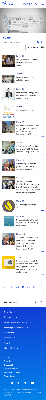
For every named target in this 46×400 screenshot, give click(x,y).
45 (24, 287)
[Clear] (38, 42)
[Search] (41, 42)
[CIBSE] (7, 4)
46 (28, 287)
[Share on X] (35, 302)
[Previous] (5, 287)
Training (7, 338)
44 (17, 287)
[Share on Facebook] (30, 302)
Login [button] (25, 4)
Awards (7, 343)
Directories (9, 317)
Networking (9, 333)
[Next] (41, 287)
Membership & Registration (15, 322)
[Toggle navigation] (42, 4)
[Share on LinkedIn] (41, 302)
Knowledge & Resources (14, 327)
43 (12, 287)
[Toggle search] (36, 4)
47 (34, 287)
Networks (8, 312)
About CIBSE (9, 348)
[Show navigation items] (15, 312)
